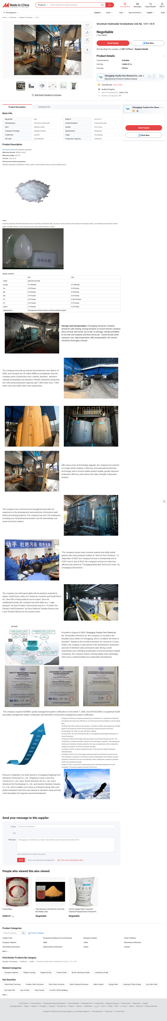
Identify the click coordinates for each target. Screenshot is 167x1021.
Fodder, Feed (7, 938)
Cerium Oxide (62, 972)
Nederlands (88, 1006)
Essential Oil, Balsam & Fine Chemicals (57, 938)
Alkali (45, 942)
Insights (145, 1003)
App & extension (135, 12)
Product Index (125, 1003)
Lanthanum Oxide (101, 972)
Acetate (127, 947)
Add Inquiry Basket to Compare (48, 95)
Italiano (71, 1006)
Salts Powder (99, 984)
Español (34, 1006)
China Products (36, 1003)
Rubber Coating (29, 972)
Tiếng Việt (139, 1006)
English (26, 1006)
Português (42, 1006)
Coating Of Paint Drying (132, 984)
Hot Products (23, 1003)
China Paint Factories (12, 984)
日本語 (110, 1006)
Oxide (37, 17)
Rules (163, 12)
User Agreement (97, 1011)
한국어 (103, 1006)
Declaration (109, 1011)
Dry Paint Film (9, 990)
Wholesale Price (87, 1003)
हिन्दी (116, 1006)
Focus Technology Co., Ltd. (68, 1011)
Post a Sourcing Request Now (70, 860)
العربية (97, 1006)
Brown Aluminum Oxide (80, 972)
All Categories (11, 12)
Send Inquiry (113, 43)
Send (21, 860)
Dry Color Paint (151, 984)
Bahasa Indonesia (151, 1006)
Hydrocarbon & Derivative (52, 947)
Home (4, 17)
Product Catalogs (37, 933)
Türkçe (131, 1006)
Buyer (108, 12)
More (4, 951)
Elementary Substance (132, 942)
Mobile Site (136, 1003)
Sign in (162, 6)
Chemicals (12, 17)
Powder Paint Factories (35, 984)
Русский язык (61, 1006)
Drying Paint (113, 984)
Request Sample (141, 49)
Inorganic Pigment (9, 942)
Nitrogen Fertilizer (90, 938)
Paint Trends (39, 990)
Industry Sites (99, 1003)
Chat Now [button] (149, 43)
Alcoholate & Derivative (11, 947)
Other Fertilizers (130, 938)
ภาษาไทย (123, 1006)
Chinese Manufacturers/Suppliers (54, 1003)
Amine (86, 947)
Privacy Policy (119, 1011)
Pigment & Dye (45, 972)
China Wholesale (73, 1003)
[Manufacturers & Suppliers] (15, 5)
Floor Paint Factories (56, 984)
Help (121, 12)
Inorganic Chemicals (25, 17)
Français (52, 1006)
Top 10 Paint (25, 990)
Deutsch (79, 1006)
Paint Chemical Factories (79, 984)
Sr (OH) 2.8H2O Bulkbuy (58, 990)
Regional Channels (112, 1003)
